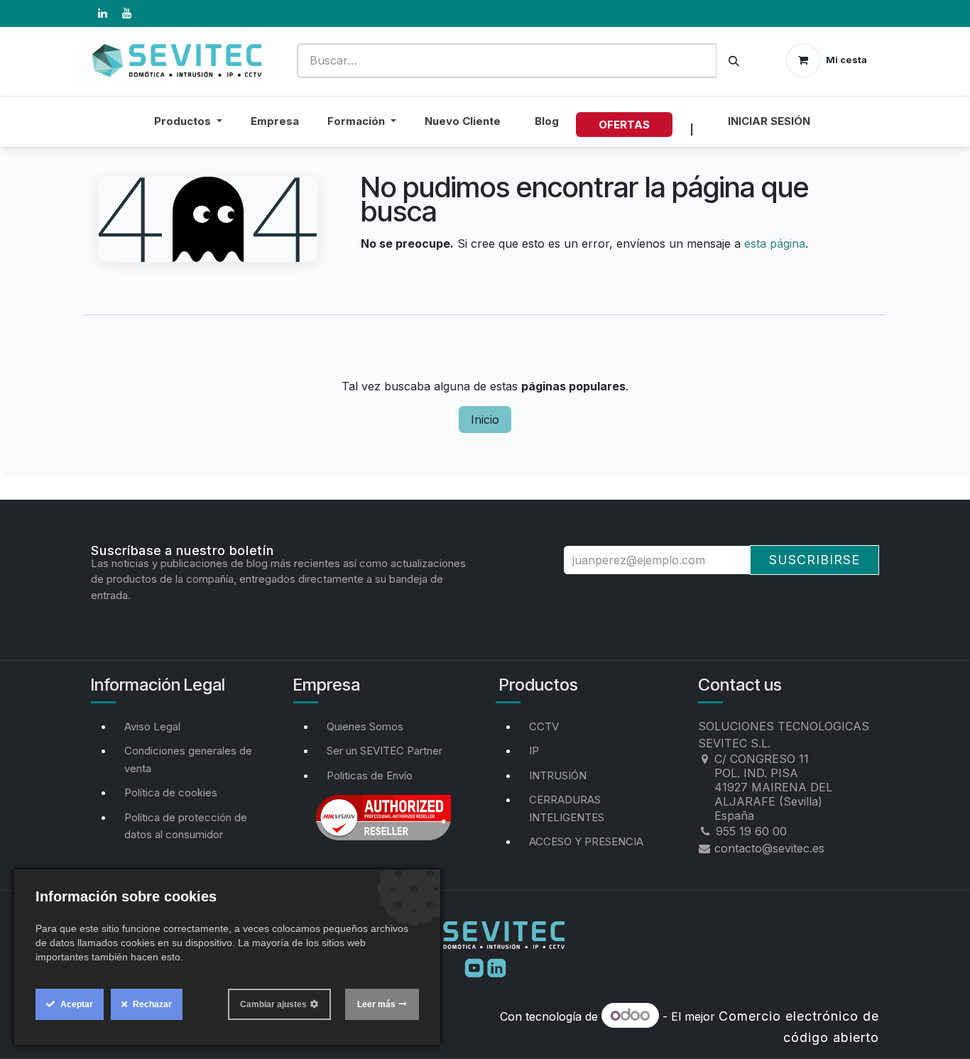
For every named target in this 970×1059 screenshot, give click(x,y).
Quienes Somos (365, 726)
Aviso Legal (152, 726)
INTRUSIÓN (558, 775)
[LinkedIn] (102, 13)
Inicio (485, 419)
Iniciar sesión (769, 121)
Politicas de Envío (370, 775)
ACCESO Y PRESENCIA (586, 841)
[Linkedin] (496, 967)
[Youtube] (475, 967)
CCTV (544, 726)
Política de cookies (170, 792)
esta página (774, 243)
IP (534, 750)
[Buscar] (733, 60)
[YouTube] (126, 13)
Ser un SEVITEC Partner (384, 750)
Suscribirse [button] (814, 559)
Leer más (376, 1004)
